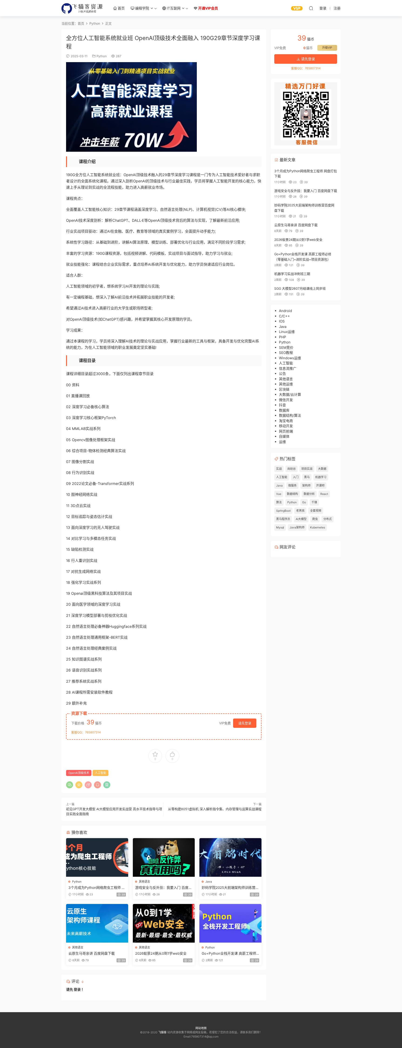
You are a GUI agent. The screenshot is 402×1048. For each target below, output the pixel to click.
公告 (282, 373)
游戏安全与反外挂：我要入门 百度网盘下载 (163, 887)
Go (304, 502)
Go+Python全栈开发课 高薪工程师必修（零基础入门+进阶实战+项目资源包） (230, 953)
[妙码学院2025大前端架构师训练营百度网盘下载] (230, 857)
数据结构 (292, 494)
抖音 (282, 405)
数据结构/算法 (290, 415)
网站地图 (201, 1028)
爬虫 (315, 519)
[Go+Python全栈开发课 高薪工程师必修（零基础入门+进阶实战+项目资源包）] (230, 923)
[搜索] (311, 8)
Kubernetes (317, 527)
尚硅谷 (291, 468)
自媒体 (284, 436)
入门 (295, 477)
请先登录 (244, 723)
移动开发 (286, 426)
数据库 (284, 410)
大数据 (322, 468)
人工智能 (100, 773)
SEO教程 (286, 352)
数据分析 (309, 494)
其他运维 (286, 384)
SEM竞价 (286, 347)
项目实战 (306, 468)
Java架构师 (297, 527)
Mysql (280, 527)
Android (285, 311)
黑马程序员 (283, 519)
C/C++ (284, 316)
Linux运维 (287, 331)
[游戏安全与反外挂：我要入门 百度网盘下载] (164, 857)
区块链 (284, 389)
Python (102, 56)
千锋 (314, 502)
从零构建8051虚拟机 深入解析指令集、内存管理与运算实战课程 (214, 809)
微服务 (292, 485)
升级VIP (327, 47)
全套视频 (315, 510)
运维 (282, 442)
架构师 (306, 485)
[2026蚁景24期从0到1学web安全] (164, 923)
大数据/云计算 (290, 394)
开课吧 (320, 485)
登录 (77, 989)
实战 (279, 468)
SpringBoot (283, 510)
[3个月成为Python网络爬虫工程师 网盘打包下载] (97, 857)
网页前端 (286, 431)
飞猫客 (82, 8)
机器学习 (320, 477)
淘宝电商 (286, 421)
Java (208, 881)
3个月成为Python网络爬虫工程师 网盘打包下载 (96, 887)
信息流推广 (287, 368)
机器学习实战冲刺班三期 (292, 274)
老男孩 (300, 510)
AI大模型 (301, 519)
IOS (282, 321)
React (324, 494)
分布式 (327, 519)
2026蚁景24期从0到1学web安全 (161, 953)
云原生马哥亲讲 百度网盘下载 (91, 953)
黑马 (307, 477)
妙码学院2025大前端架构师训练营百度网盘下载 (230, 887)
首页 (121, 8)
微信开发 (286, 400)
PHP (282, 337)
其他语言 (144, 881)
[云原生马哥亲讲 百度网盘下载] (97, 923)
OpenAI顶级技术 (78, 773)
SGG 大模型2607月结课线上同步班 (300, 288)
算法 (279, 502)
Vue (278, 494)
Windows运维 (290, 358)
